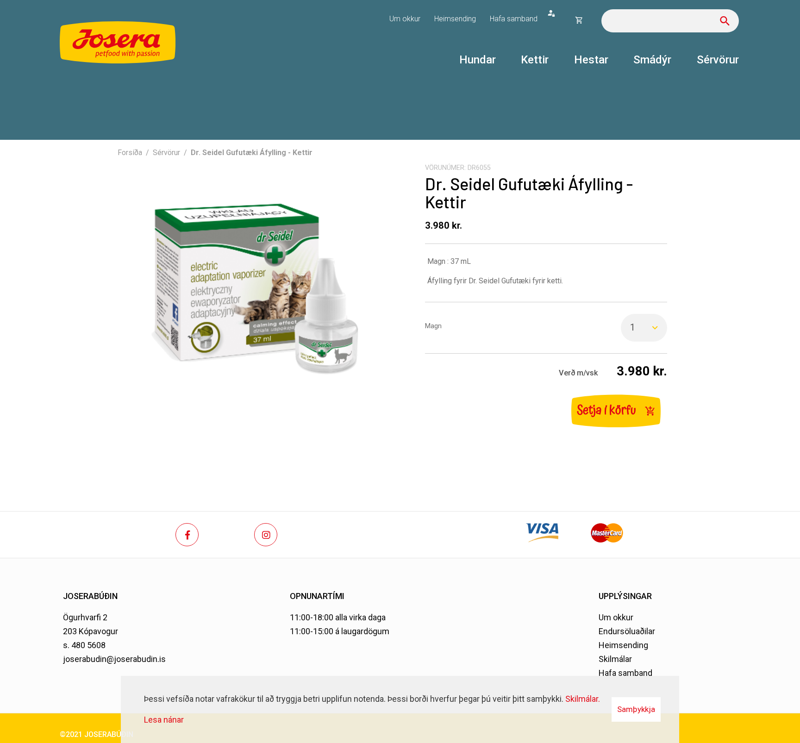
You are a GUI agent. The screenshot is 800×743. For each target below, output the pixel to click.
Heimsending (623, 645)
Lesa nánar (164, 719)
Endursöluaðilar (627, 631)
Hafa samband (625, 673)
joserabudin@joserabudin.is (114, 659)
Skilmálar (615, 659)
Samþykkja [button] (636, 709)
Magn (433, 326)
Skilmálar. (582, 699)
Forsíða (130, 152)
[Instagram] (265, 534)
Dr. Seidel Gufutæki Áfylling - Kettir (251, 152)
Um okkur (616, 617)
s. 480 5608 (84, 645)
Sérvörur (166, 152)
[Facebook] (187, 534)
